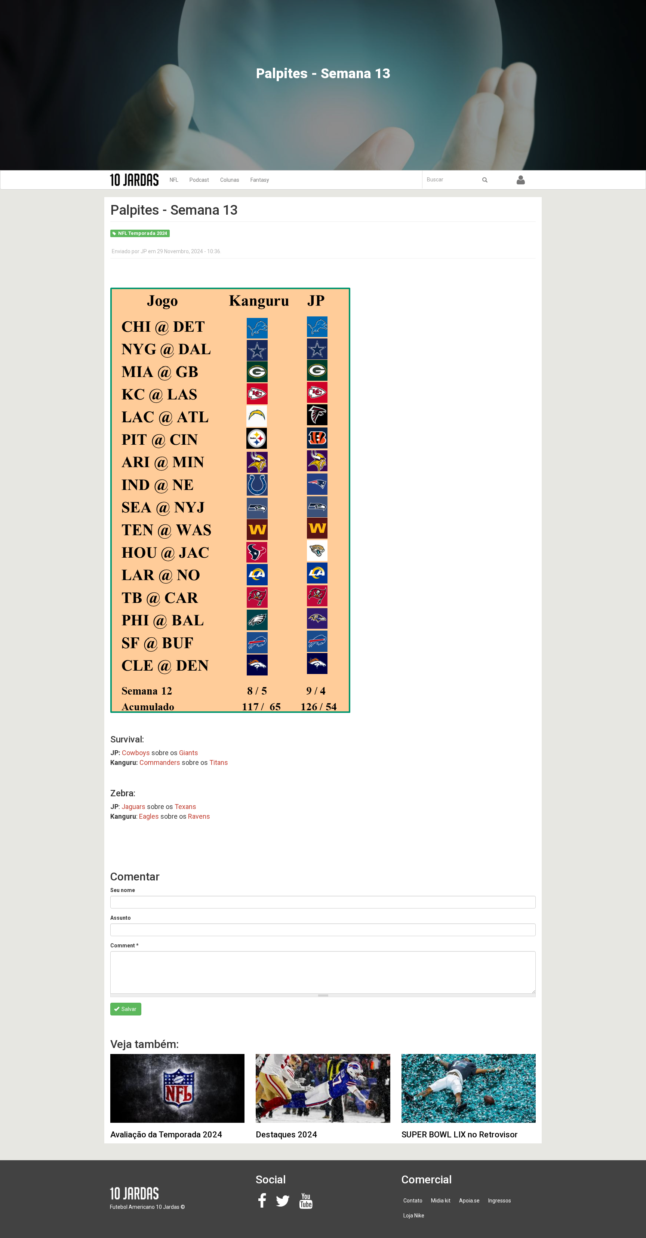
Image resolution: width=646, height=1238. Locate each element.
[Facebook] (264, 1205)
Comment (124, 946)
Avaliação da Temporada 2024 (166, 1134)
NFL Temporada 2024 (142, 233)
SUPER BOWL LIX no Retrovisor (460, 1134)
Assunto (120, 918)
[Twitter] (285, 1205)
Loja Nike (413, 1216)
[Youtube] (308, 1205)
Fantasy (259, 180)
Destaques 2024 (286, 1134)
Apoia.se (469, 1201)
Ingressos (499, 1201)
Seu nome (122, 890)
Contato (412, 1201)
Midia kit (440, 1201)
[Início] (137, 180)
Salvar (128, 1009)
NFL (174, 180)
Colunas (229, 180)
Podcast (199, 180)
